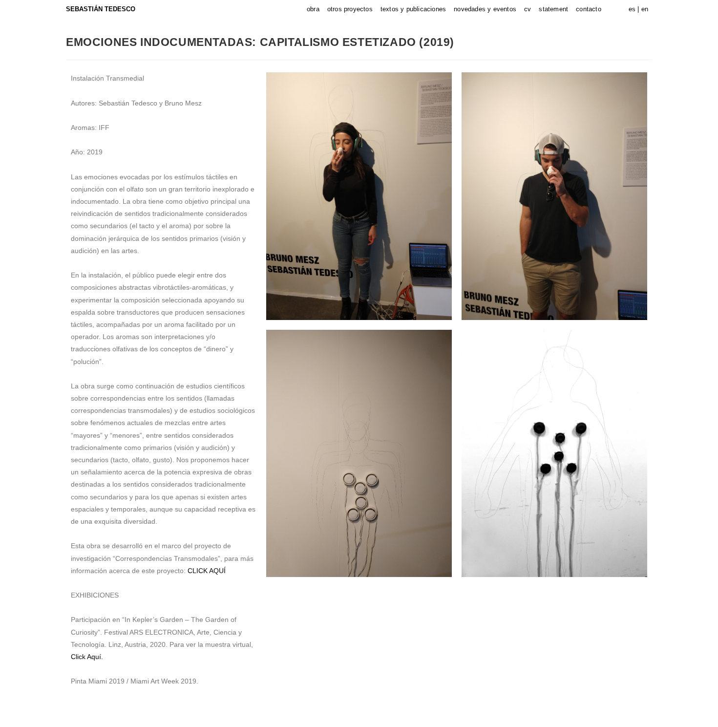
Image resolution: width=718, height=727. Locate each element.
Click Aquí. (87, 657)
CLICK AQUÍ (207, 571)
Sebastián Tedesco (100, 9)
